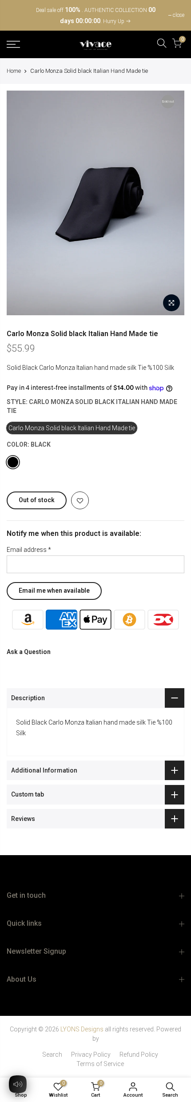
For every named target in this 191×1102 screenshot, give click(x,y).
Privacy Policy (91, 1054)
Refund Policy (138, 1054)
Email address (29, 549)
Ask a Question (29, 651)
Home (14, 70)
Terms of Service (100, 1063)
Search (52, 1054)
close (17, 15)
